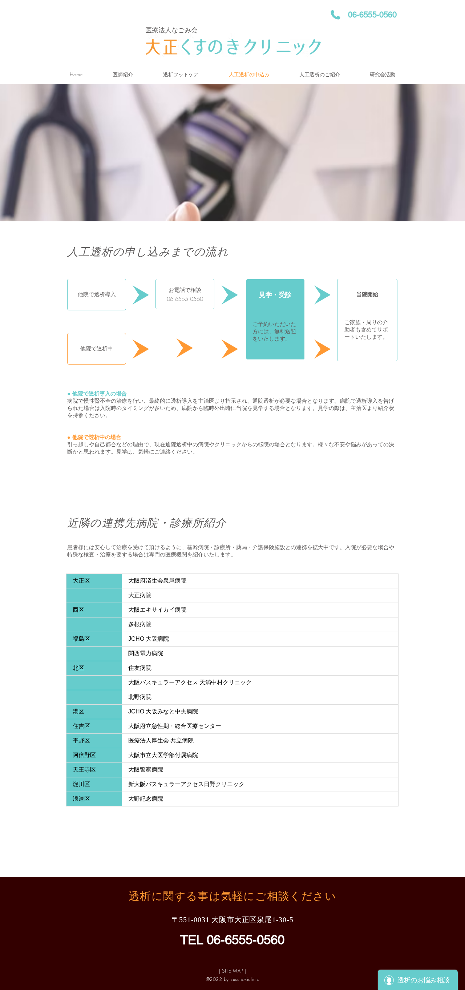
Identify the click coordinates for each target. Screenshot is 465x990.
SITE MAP (232, 970)
